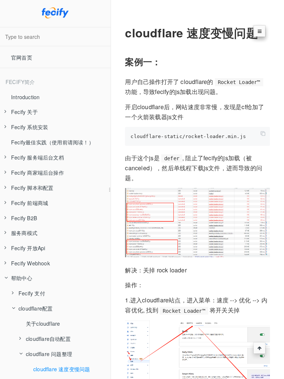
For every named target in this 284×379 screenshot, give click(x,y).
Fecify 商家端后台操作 (37, 172)
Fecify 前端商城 (29, 203)
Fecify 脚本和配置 (32, 187)
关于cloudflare (43, 323)
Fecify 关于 (24, 111)
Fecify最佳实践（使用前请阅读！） (52, 142)
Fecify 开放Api (28, 248)
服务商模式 (24, 233)
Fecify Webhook (30, 263)
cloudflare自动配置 (48, 338)
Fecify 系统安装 (29, 127)
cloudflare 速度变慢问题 (61, 369)
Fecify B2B (24, 218)
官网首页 (21, 57)
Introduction (25, 97)
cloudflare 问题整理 (49, 354)
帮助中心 (21, 278)
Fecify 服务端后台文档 (37, 157)
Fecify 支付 (31, 293)
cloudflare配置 (35, 308)
